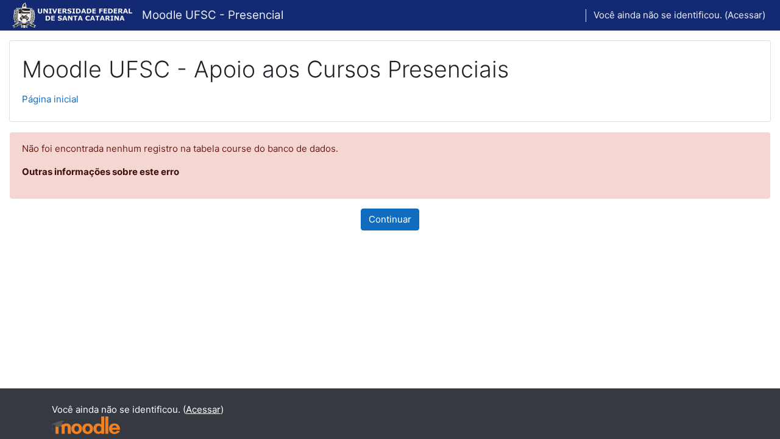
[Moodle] (86, 425)
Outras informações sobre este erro (100, 171)
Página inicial (50, 99)
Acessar (745, 15)
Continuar (390, 219)
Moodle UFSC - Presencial (212, 15)
